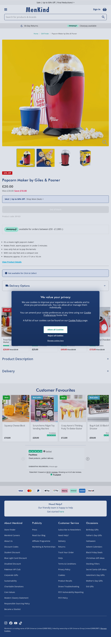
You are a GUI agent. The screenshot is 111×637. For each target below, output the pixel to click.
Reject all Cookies (55, 335)
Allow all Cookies (55, 329)
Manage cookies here (55, 341)
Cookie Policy (75, 320)
